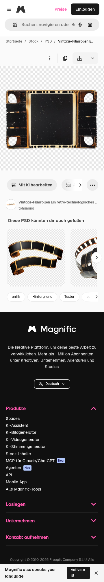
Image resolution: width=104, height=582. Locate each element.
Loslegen (15, 504)
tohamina (26, 208)
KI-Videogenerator (23, 439)
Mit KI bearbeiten (35, 185)
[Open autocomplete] (13, 25)
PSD (48, 41)
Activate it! (78, 573)
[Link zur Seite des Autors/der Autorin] (11, 205)
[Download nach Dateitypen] (92, 58)
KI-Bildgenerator (21, 432)
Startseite (14, 41)
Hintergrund (42, 296)
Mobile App (16, 481)
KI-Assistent (17, 425)
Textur (69, 296)
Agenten (18, 467)
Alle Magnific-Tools (23, 489)
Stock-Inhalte (18, 453)
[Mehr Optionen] (49, 58)
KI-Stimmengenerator (26, 446)
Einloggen (85, 9)
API (9, 475)
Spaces (13, 418)
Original (37, 77)
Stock (33, 41)
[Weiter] (80, 185)
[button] (52, 384)
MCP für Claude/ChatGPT (35, 460)
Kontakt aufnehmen (27, 537)
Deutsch (52, 383)
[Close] (96, 573)
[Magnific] (52, 330)
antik (16, 296)
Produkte (16, 408)
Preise (61, 9)
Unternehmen (20, 520)
